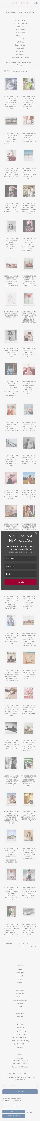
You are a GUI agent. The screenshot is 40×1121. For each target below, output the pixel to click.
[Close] (36, 533)
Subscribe (20, 582)
